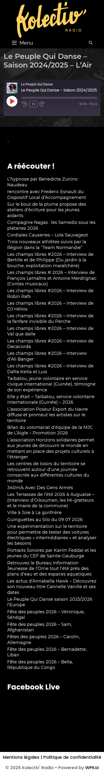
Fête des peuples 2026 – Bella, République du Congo (40, 664)
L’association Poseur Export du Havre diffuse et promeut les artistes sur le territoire (47, 415)
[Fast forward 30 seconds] (44, 104)
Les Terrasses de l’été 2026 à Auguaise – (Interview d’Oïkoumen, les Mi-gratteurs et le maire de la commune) (50, 500)
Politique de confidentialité (71, 757)
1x (33, 104)
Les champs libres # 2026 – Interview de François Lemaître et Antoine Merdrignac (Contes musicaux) (52, 278)
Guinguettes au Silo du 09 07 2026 (45, 519)
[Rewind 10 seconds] (24, 104)
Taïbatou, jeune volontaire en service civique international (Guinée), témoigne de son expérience (51, 384)
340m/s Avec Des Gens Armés (40, 487)
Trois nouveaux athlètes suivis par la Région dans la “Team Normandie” (46, 244)
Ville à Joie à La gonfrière (34, 512)
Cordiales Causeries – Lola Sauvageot (47, 235)
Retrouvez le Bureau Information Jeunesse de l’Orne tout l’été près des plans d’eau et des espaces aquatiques (49, 568)
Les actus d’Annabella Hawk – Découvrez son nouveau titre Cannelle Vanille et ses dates (52, 586)
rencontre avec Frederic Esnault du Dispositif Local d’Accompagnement (46, 194)
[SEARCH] (90, 43)
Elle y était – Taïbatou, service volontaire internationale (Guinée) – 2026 (51, 399)
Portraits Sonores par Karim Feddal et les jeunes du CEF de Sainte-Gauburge (51, 553)
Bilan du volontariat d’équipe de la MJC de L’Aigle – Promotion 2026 (50, 430)
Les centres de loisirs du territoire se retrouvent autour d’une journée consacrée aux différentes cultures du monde (48, 472)
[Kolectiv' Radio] (52, 19)
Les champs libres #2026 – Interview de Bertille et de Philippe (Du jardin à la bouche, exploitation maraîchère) (50, 260)
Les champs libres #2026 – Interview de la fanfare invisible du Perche (50, 318)
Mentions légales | (22, 757)
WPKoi (92, 768)
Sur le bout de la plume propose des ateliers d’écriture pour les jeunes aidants (46, 210)
